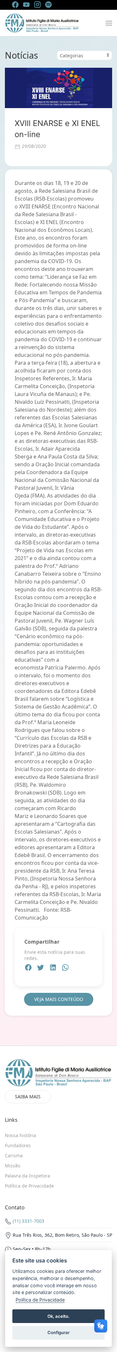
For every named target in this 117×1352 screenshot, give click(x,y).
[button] (109, 23)
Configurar (58, 1332)
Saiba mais (28, 1096)
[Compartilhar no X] (41, 968)
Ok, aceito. (58, 1316)
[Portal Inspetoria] (42, 23)
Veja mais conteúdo (58, 999)
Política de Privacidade (40, 1300)
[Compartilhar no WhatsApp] (65, 968)
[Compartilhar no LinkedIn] (53, 968)
